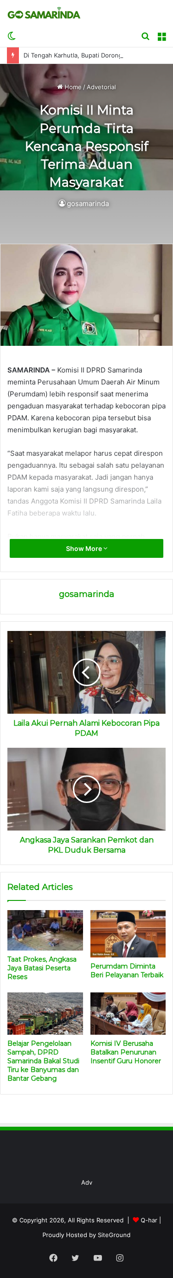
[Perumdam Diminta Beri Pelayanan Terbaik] (128, 933)
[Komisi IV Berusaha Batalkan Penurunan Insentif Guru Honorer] (128, 1013)
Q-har (149, 1220)
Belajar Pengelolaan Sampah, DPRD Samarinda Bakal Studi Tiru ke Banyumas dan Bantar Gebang (43, 1061)
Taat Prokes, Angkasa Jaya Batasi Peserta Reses (42, 968)
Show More (84, 548)
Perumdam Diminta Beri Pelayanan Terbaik (126, 970)
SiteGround (114, 1234)
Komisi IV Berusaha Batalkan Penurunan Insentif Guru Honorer (125, 1052)
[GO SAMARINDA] (44, 13)
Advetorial (101, 87)
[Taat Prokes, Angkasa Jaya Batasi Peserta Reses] (45, 930)
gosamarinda (88, 203)
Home (72, 87)
